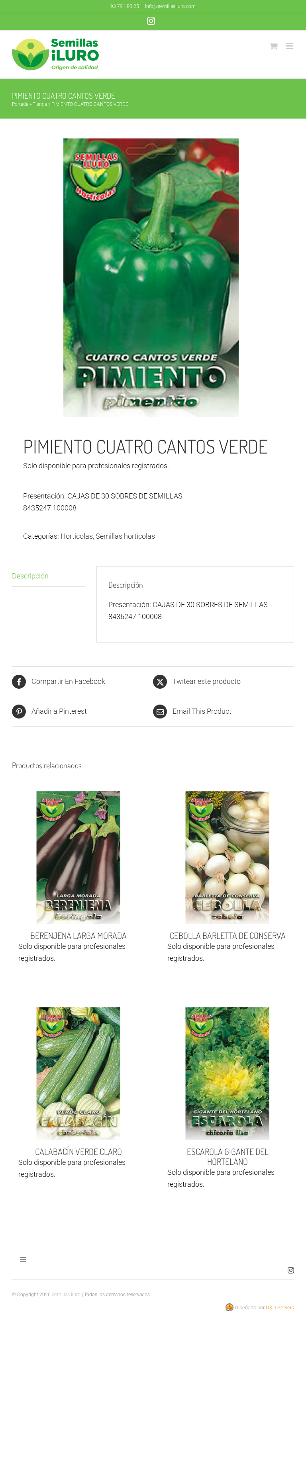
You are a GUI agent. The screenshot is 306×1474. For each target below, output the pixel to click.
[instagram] (291, 1270)
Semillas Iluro (66, 1294)
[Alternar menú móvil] (290, 46)
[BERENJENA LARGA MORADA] (78, 857)
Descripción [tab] (30, 576)
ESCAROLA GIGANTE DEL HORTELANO (228, 1156)
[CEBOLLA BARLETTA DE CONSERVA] (227, 857)
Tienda (40, 104)
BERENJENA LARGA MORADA (78, 935)
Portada (20, 104)
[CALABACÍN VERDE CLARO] (78, 1073)
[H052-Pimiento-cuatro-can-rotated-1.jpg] (153, 277)
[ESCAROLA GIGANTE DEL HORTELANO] (227, 1073)
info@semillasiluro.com (170, 6)
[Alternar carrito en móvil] (274, 46)
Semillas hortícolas (125, 536)
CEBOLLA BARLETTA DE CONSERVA (228, 935)
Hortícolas (77, 536)
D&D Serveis (280, 1307)
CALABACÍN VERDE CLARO (78, 1151)
